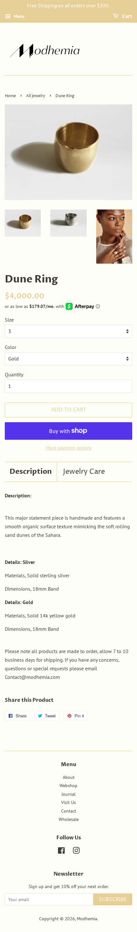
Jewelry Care (84, 472)
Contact (68, 811)
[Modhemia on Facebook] (61, 852)
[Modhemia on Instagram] (76, 852)
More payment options (68, 448)
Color (10, 347)
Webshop (68, 785)
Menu (18, 16)
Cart (126, 16)
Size (9, 320)
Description (31, 471)
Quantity (14, 374)
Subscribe (113, 899)
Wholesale (69, 819)
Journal (68, 794)
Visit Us (68, 802)
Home (10, 96)
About (69, 777)
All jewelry (35, 96)
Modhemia (87, 918)
